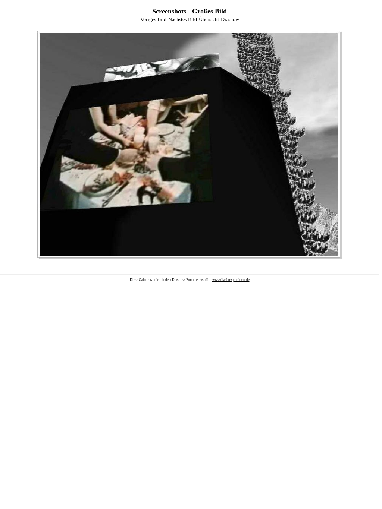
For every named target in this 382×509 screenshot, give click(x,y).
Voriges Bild (153, 19)
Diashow (230, 19)
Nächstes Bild (182, 19)
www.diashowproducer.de (231, 280)
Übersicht (209, 19)
